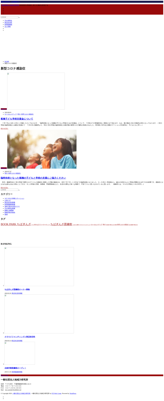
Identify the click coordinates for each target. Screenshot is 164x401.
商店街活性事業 (10, 202)
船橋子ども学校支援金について (17, 119)
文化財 (107, 224)
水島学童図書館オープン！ (15, 368)
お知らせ (4, 109)
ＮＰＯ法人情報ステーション (14, 198)
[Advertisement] (82, 46)
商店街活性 (8, 22)
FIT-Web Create (56, 393)
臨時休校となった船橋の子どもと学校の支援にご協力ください (33, 178)
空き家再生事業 (10, 208)
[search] (19, 17)
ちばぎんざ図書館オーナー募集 (17, 289)
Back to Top (4, 375)
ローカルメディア (11, 114)
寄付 (18, 114)
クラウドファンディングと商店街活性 (20, 337)
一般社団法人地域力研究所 (21, 393)
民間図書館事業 (10, 204)
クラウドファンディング (85, 224)
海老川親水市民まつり (12, 206)
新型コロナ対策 (113, 224)
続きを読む (4, 128)
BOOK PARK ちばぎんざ (16, 224)
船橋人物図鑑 (9, 210)
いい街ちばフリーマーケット (41, 224)
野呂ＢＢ (136, 224)
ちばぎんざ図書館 (61, 224)
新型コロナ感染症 (27, 114)
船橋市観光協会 (10, 212)
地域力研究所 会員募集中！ (10, 1)
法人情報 (8, 26)
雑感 (6, 214)
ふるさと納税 (76, 224)
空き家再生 (8, 20)
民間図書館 (8, 24)
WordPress (73, 393)
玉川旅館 (131, 224)
